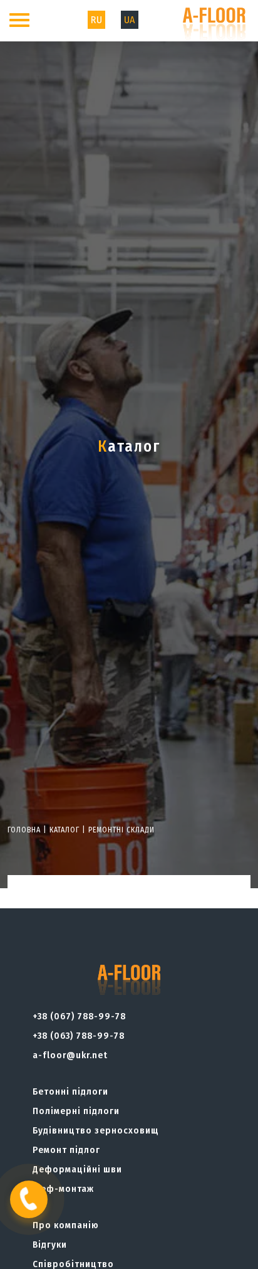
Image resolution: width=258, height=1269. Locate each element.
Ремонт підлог (66, 1149)
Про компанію (66, 1225)
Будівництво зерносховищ (96, 1130)
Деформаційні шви (77, 1169)
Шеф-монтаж (63, 1188)
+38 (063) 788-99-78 (79, 1035)
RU (96, 20)
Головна (24, 830)
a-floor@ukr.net (70, 1055)
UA (129, 20)
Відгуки (50, 1244)
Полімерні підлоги (76, 1111)
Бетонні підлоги (70, 1091)
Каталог (64, 830)
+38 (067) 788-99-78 (79, 1016)
